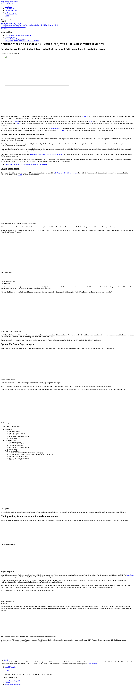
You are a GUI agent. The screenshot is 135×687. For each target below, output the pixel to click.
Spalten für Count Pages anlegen (15, 39)
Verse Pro (22, 25)
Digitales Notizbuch (11, 10)
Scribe (20, 23)
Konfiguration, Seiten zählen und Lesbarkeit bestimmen (22, 41)
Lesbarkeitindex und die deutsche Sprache (18, 35)
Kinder (64, 130)
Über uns (7, 683)
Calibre (7, 12)
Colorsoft (15, 23)
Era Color (40, 25)
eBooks (86, 116)
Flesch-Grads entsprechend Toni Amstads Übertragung (46, 154)
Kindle (3, 23)
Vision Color (21, 27)
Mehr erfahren (92, 663)
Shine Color (13, 27)
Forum (7, 16)
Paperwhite (8, 23)
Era (36, 25)
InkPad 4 (46, 25)
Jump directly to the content (9, 1)
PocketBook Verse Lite (8, 25)
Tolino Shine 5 (5, 27)
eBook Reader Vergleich (12, 681)
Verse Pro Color (30, 25)
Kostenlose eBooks (11, 14)
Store (90, 121)
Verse (17, 25)
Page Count (130, 575)
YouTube (4, 28)
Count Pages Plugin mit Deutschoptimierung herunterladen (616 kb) (26, 164)
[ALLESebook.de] (7, 3)
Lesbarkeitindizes (55, 128)
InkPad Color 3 (53, 25)
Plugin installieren (10, 37)
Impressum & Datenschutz (13, 684)
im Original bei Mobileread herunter (66, 173)
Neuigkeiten (8, 7)
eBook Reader (9, 8)
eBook (17, 121)
